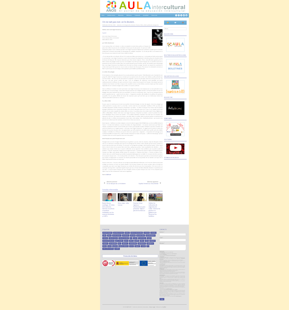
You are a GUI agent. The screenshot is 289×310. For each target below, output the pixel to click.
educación (105, 238)
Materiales (121, 15)
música (109, 246)
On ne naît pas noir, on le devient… (118, 22)
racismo (131, 246)
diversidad (133, 235)
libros (141, 25)
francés (133, 25)
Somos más (154, 15)
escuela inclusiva (142, 238)
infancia (142, 240)
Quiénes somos (111, 15)
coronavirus (153, 232)
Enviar (162, 299)
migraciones (125, 243)
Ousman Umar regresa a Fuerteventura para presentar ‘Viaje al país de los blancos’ (139, 206)
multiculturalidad (133, 243)
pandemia (115, 246)
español (149, 238)
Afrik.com (108, 174)
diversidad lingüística (150, 235)
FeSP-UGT (128, 307)
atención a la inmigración (124, 25)
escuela (135, 238)
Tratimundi (137, 15)
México (104, 246)
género (126, 240)
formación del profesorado (108, 240)
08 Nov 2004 (112, 25)
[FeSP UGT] (108, 266)
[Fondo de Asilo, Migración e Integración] (147, 266)
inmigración (152, 240)
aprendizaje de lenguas (118, 232)
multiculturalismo (141, 243)
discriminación (126, 235)
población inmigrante (153, 25)
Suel (164, 307)
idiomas (131, 240)
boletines (127, 232)
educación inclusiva (113, 238)
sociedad (143, 246)
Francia (138, 25)
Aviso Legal (152, 307)
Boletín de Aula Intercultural (136, 232)
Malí (145, 25)
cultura (104, 235)
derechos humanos (117, 235)
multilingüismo (150, 243)
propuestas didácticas (123, 246)
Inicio (103, 15)
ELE (131, 238)
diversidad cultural (140, 235)
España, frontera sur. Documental (148, 183)
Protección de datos (130, 256)
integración (105, 243)
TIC (148, 246)
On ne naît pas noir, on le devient (116, 183)
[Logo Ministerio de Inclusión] (127, 266)
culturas (109, 235)
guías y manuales (119, 240)
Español (104, 33)
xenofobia (117, 248)
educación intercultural (123, 238)
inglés (147, 240)
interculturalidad (113, 243)
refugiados (137, 246)
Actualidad (145, 15)
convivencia (146, 232)
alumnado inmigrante (107, 232)
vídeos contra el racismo (108, 248)
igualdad (136, 240)
